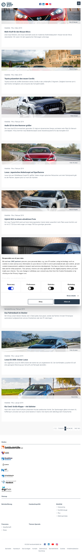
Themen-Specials (34, 524)
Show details (71, 296)
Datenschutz (43, 548)
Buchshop (42, 551)
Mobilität (59, 504)
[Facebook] (40, 4)
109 (78, 428)
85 (71, 428)
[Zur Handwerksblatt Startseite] (7, 4)
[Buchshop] (41, 476)
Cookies (62, 548)
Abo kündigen (26, 548)
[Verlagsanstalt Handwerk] (41, 481)
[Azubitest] (41, 464)
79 (59, 428)
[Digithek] (41, 489)
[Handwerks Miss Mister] (41, 458)
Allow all (67, 302)
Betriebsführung (7, 504)
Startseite (8, 548)
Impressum (16, 548)
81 (63, 428)
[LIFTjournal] (41, 470)
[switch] (31, 288)
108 (75, 428)
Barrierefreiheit (53, 548)
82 (65, 428)
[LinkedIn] (43, 4)
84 (69, 428)
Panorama (5, 524)
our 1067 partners (14, 261)
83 (67, 428)
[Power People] (41, 453)
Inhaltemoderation (72, 548)
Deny (40, 302)
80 (61, 428)
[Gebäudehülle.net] (41, 447)
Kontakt (34, 548)
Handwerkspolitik (34, 504)
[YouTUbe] (47, 4)
